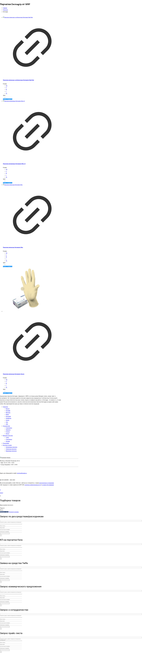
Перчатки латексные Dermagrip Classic (13, 374)
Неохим (8, 441)
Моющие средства (8, 435)
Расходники (6, 443)
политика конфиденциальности (33, 485)
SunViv (7, 420)
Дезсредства (6, 426)
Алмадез (8, 430)
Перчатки (5, 10)
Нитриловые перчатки (11, 447)
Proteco (8, 431)
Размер (5, 84)
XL (6, 93)
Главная (5, 8)
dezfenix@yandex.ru (22, 473)
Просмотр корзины (14, 512)
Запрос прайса (4, 487)
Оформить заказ (4, 512)
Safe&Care (8, 418)
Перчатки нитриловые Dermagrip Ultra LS (14, 163)
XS (6, 85)
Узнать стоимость (7, 99)
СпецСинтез (9, 428)
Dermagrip (8, 416)
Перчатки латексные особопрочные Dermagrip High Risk (18, 80)
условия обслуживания (48, 485)
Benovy (7, 408)
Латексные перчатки (11, 449)
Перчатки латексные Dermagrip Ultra (13, 247)
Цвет (4, 95)
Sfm (7, 422)
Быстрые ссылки (7, 445)
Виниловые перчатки (11, 451)
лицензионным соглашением (46, 483)
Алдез (7, 433)
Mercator (8, 412)
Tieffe (7, 437)
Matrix (7, 414)
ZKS (7, 424)
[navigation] (71, 504)
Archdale (8, 410)
